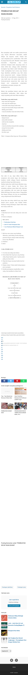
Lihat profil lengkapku (14, 605)
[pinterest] (17, 380)
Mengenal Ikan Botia (14, 630)
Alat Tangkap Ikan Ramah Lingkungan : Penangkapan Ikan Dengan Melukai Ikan (17, 640)
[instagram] (16, 660)
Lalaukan (16, 672)
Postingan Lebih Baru (7, 587)
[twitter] (11, 380)
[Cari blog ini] (26, 2)
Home (14, 667)
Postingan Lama (22, 587)
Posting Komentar (5, 19)
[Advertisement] (14, 36)
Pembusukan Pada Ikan (10, 222)
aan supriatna (14, 600)
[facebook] (4, 380)
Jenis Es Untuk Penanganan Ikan (12, 224)
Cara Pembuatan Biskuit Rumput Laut (13, 227)
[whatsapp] (23, 380)
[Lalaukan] (14, 2)
